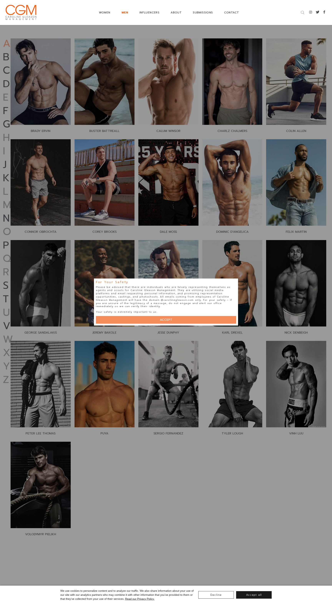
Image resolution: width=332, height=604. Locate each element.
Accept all (254, 595)
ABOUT (176, 13)
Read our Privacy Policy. (139, 598)
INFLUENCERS (149, 13)
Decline (216, 595)
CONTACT (231, 13)
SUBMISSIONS (203, 13)
